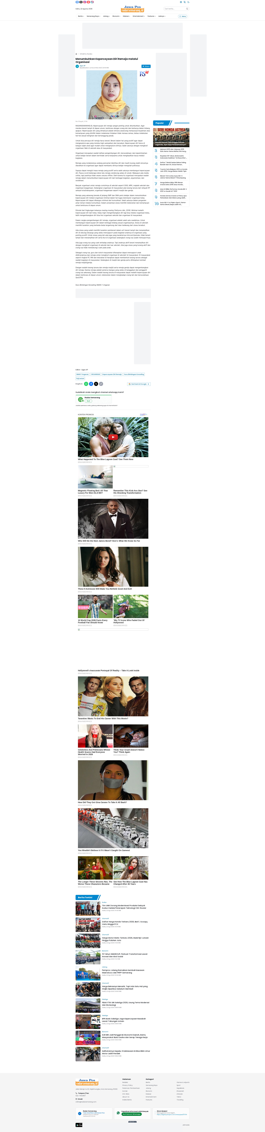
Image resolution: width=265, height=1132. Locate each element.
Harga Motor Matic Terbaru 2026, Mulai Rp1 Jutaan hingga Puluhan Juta (125, 939)
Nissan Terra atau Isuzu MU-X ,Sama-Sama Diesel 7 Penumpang (173, 177)
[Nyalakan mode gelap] (188, 2)
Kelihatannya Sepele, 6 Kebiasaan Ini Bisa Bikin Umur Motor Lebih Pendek (126, 1052)
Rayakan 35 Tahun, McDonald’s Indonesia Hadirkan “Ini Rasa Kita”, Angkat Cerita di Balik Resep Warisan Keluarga (173, 159)
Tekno (179, 1097)
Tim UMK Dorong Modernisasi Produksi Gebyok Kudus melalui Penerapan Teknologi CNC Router (124, 906)
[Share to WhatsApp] (86, 384)
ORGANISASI (95, 374)
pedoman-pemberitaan (131, 1088)
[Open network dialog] (181, 2)
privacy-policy (127, 1085)
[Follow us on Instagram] (84, 2)
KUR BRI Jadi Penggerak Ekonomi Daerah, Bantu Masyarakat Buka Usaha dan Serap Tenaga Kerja (125, 1036)
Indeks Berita (127, 1100)
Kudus (104, 902)
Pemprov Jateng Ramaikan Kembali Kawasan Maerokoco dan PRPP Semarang (123, 971)
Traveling (180, 1100)
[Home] (76, 54)
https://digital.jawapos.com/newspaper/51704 (172, 1114)
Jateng (105, 16)
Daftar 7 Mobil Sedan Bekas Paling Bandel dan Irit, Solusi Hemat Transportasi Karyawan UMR (173, 164)
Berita (80, 16)
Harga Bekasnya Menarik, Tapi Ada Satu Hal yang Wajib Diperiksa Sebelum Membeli (125, 987)
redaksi (125, 1082)
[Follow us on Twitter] (81, 2)
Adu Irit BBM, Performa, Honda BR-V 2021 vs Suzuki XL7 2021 (173, 190)
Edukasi (126, 16)
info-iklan (125, 1094)
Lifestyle (180, 1094)
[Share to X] (96, 384)
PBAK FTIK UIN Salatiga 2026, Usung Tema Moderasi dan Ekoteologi (125, 1003)
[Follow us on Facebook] (77, 2)
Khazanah (180, 1091)
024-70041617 (81, 1096)
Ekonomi (116, 16)
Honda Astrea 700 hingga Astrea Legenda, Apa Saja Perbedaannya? (170, 143)
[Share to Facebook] (91, 384)
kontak (124, 1091)
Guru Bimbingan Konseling (134, 374)
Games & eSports (183, 1082)
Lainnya (161, 16)
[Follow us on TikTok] (92, 2)
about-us (125, 1097)
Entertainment (138, 16)
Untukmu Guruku (86, 54)
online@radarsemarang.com (86, 1102)
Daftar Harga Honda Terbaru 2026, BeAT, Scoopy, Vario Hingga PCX (125, 922)
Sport (179, 1085)
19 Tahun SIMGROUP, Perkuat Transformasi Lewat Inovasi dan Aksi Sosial (125, 955)
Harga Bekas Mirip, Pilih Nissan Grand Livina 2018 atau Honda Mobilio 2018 (171, 184)
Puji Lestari (80, 378)
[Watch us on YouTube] (88, 2)
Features (151, 16)
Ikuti (88, 401)
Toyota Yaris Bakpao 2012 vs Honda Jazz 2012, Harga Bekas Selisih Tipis (173, 170)
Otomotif (105, 918)
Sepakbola (180, 1088)
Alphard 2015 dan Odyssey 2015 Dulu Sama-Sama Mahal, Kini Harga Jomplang (173, 151)
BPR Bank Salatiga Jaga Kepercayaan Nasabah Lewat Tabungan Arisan (124, 1019)
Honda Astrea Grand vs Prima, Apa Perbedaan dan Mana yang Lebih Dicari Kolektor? (173, 198)
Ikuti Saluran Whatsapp (131, 1114)
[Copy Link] (101, 384)
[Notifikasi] (185, 2)
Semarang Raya (93, 16)
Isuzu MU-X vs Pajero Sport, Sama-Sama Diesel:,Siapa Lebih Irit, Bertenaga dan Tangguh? (173, 204)
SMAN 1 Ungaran (82, 374)
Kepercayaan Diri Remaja (112, 374)
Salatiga (105, 999)
